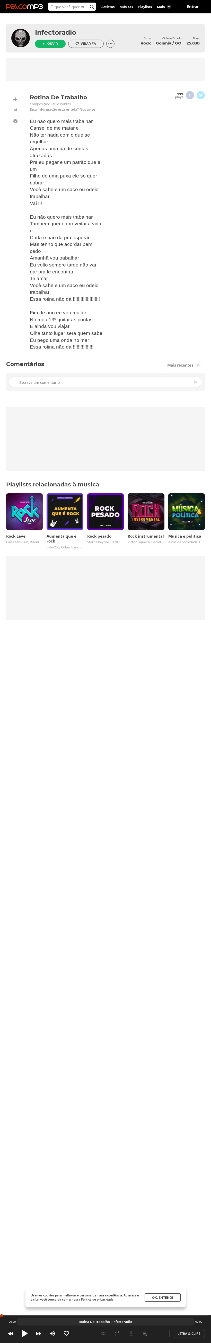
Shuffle (103, 1333)
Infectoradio (55, 32)
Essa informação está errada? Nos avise (62, 109)
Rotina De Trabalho (94, 1321)
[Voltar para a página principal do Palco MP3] (25, 6)
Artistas (108, 6)
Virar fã (88, 44)
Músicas (126, 6)
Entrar (193, 6)
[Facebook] (190, 95)
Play (25, 1333)
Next (39, 1333)
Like (66, 1333)
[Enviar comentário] (196, 382)
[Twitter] (201, 95)
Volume (52, 1333)
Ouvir (52, 44)
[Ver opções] (110, 44)
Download (131, 1333)
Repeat (117, 1333)
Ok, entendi (162, 1298)
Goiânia (163, 43)
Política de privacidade (97, 1299)
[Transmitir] (159, 1333)
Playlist (145, 1333)
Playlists (145, 6)
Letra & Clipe (189, 1333)
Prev (11, 1333)
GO (178, 43)
